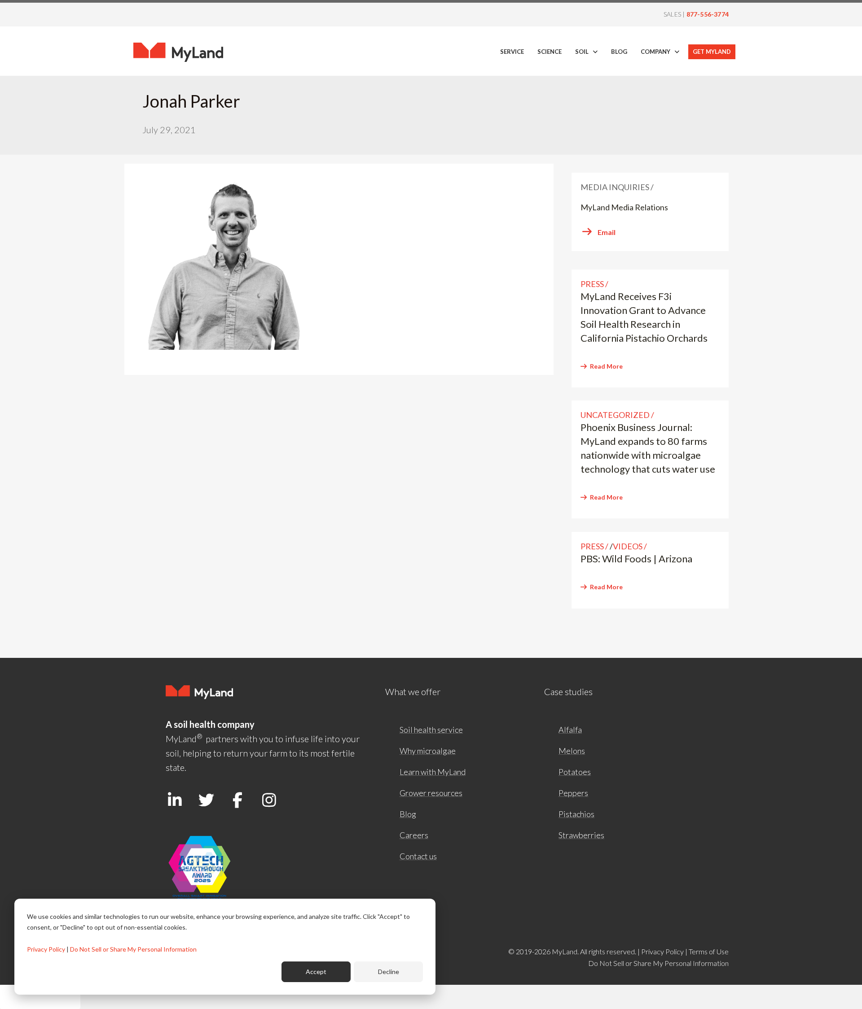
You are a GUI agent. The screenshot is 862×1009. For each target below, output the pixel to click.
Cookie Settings (40, 997)
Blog (408, 814)
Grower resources (431, 793)
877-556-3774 (707, 14)
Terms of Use (709, 951)
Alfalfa (570, 730)
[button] (175, 800)
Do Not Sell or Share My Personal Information (133, 949)
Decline (388, 971)
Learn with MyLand (433, 772)
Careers (414, 835)
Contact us (418, 856)
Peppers (573, 793)
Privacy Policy (46, 949)
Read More (606, 366)
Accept (316, 971)
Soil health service (431, 730)
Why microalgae (428, 751)
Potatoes (575, 772)
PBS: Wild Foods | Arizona (636, 558)
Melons (572, 751)
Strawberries (581, 835)
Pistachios (576, 814)
